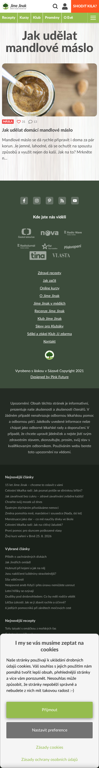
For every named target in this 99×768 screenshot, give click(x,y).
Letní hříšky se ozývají (19, 590)
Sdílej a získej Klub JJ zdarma (49, 334)
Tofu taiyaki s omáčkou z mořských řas (30, 628)
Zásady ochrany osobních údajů (49, 760)
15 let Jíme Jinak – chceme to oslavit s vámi (34, 484)
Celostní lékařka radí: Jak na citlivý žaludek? (34, 524)
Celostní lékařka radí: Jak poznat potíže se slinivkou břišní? (43, 490)
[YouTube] (75, 200)
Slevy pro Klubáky (49, 326)
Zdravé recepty (49, 273)
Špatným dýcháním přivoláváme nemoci (32, 507)
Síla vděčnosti (14, 579)
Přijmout (49, 710)
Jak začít (49, 281)
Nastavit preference (49, 730)
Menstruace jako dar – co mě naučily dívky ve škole (39, 519)
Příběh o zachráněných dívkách (26, 556)
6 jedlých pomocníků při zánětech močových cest (38, 607)
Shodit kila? (85, 6)
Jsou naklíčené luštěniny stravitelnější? (30, 573)
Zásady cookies (49, 747)
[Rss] (62, 200)
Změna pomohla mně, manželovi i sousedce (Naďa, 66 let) (43, 513)
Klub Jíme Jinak (50, 319)
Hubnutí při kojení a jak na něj (25, 568)
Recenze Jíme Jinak (49, 311)
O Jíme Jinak (49, 296)
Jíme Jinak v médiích (49, 303)
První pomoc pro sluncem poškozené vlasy (33, 530)
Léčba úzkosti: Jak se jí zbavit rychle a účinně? (35, 602)
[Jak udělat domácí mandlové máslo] (49, 89)
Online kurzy (49, 288)
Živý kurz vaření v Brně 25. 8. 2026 (28, 536)
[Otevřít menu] (92, 18)
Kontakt (49, 341)
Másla (8, 121)
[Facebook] (24, 200)
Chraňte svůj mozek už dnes (23, 501)
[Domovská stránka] (14, 6)
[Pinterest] (49, 200)
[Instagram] (37, 200)
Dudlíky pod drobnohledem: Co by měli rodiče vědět (40, 596)
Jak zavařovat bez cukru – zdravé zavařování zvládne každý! (44, 496)
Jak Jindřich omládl (18, 562)
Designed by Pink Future (49, 377)
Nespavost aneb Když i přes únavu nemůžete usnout (40, 585)
